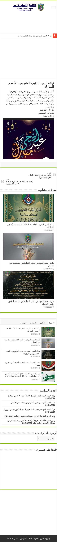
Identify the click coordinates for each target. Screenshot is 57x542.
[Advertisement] (28, 21)
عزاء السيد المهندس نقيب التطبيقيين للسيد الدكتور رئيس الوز (27, 36)
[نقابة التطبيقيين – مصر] (28, 6)
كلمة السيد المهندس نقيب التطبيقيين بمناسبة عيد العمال (33, 402)
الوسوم (23, 323)
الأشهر (42, 323)
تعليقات (33, 323)
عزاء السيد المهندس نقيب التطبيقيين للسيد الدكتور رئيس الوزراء (29, 409)
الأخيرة (52, 323)
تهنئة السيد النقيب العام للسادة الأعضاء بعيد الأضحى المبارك (31, 396)
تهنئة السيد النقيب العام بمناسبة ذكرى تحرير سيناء (35, 416)
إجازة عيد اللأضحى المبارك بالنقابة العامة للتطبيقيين (19, 182)
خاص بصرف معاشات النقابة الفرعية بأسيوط (39, 175)
